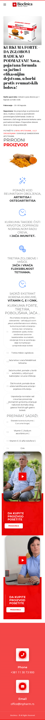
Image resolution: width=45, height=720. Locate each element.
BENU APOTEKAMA (23, 130)
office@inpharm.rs (22, 704)
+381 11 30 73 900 (22, 672)
